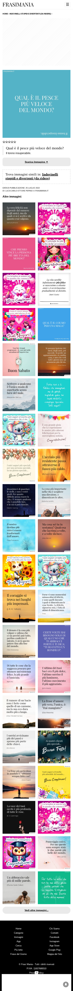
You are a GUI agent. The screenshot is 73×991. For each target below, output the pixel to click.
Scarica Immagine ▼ (36, 162)
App (19, 941)
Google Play (55, 950)
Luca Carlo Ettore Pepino (19, 191)
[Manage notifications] (66, 984)
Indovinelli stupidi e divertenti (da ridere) (31, 176)
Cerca (18, 945)
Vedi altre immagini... (37, 910)
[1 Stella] (4, 142)
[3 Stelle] (9, 142)
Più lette (18, 950)
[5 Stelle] (14, 142)
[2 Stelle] (6, 142)
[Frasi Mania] (18, 4)
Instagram (54, 941)
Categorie (18, 933)
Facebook (54, 937)
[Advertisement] (36, 42)
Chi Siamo (54, 928)
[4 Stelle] (12, 142)
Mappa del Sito (54, 954)
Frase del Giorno (18, 954)
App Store (54, 945)
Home (18, 928)
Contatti (54, 933)
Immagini (18, 937)
